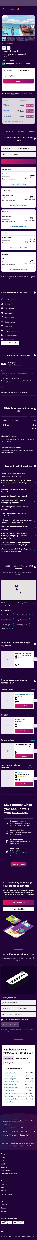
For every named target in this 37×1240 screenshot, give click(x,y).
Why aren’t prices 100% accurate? (16, 1135)
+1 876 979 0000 (8, 61)
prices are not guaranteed (16, 1121)
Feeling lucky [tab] (9, 1063)
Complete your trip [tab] (24, 1063)
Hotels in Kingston (10, 1079)
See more (31, 690)
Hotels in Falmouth (10, 1084)
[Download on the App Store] (18, 1222)
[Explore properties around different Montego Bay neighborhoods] (35, 681)
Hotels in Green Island (11, 1081)
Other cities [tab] (9, 1058)
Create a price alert (16, 853)
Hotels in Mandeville (10, 1099)
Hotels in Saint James (10, 1145)
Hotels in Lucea (9, 1090)
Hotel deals (4, 1143)
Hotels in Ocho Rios (10, 1073)
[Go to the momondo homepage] (13, 9)
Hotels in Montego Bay (24, 1145)
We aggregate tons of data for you (16, 1131)
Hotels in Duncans (10, 1093)
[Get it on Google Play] (6, 1222)
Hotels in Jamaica (29, 1143)
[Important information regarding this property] (35, 409)
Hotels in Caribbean (15, 1143)
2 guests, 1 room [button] (10, 76)
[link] (24, 706)
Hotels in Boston (9, 1102)
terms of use (27, 1029)
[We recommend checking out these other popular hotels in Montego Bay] (35, 644)
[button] (3, 9)
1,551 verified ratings (22, 63)
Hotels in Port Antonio (11, 1087)
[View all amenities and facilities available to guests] (35, 292)
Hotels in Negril (9, 1076)
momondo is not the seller (13, 1127)
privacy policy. (5, 1031)
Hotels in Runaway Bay (11, 1096)
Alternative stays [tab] (22, 1058)
